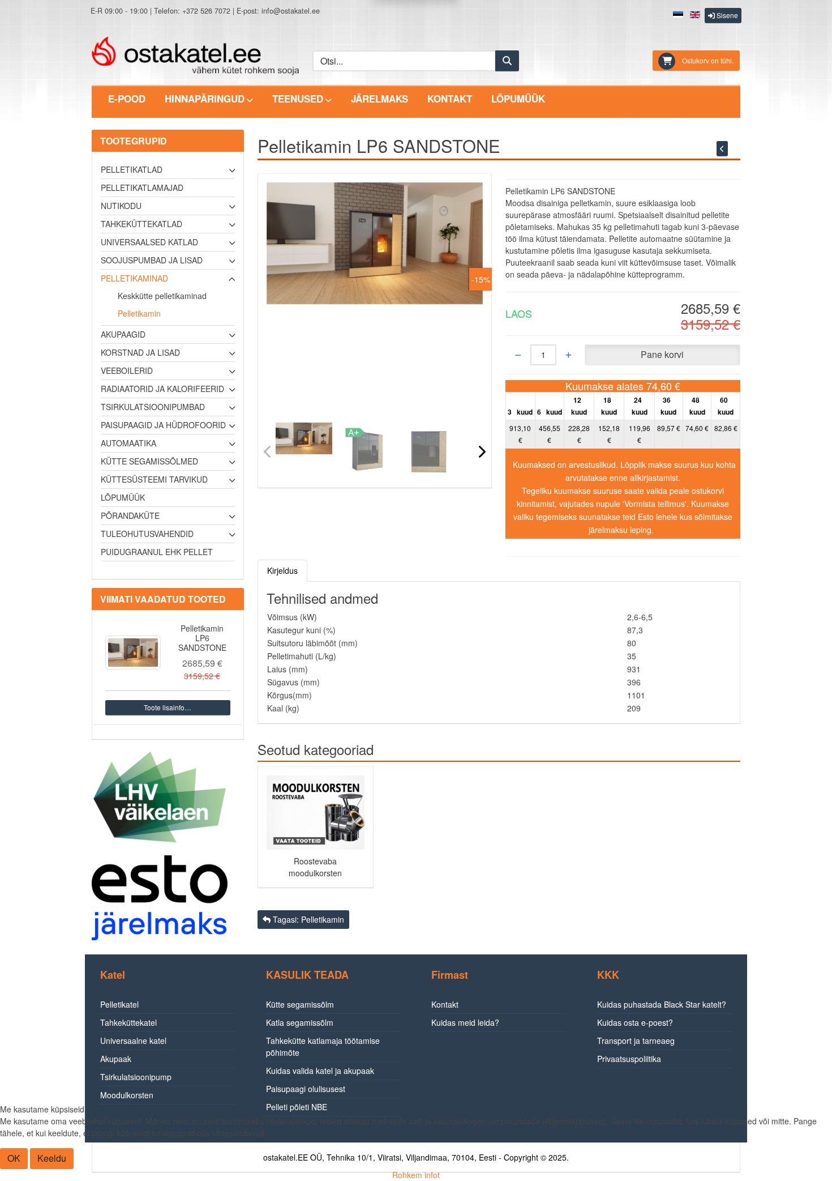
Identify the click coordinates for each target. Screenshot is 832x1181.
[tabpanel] (499, 652)
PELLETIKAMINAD (134, 278)
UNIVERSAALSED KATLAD (149, 242)
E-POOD (126, 98)
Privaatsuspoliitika (629, 1058)
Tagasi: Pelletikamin (307, 919)
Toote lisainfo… (167, 707)
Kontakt (444, 1004)
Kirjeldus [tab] (282, 570)
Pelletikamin (139, 313)
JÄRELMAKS (379, 98)
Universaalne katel (133, 1040)
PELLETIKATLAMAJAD (142, 187)
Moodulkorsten (126, 1095)
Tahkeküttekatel (128, 1022)
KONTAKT (449, 98)
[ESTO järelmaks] (160, 896)
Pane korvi (662, 354)
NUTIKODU (121, 205)
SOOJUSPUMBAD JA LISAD (152, 260)
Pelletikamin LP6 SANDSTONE (202, 638)
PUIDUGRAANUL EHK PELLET (157, 551)
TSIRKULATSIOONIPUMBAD (153, 406)
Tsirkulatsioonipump (135, 1076)
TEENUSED (297, 98)
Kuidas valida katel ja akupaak (320, 1070)
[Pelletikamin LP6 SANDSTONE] (133, 653)
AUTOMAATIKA (128, 443)
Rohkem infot (416, 1174)
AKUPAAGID (123, 334)
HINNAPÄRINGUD (205, 98)
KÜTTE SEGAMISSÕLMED (149, 461)
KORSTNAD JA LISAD (140, 352)
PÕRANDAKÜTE (130, 515)
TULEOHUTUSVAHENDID (147, 533)
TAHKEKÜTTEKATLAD (141, 223)
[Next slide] (481, 451)
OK (13, 1158)
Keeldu (51, 1158)
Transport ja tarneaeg (636, 1040)
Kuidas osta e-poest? (635, 1022)
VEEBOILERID (127, 370)
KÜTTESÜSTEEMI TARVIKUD (154, 479)
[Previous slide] (268, 451)
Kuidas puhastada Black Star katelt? (661, 1004)
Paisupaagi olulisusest (305, 1088)
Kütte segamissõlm (300, 1004)
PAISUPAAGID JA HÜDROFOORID (163, 424)
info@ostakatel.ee (290, 11)
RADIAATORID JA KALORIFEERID (162, 388)
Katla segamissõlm (299, 1022)
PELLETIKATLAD (131, 169)
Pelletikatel (119, 1004)
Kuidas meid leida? (465, 1022)
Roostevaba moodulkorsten (315, 867)
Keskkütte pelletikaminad (162, 295)
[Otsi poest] (507, 60)
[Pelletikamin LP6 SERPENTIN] (722, 148)
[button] (723, 15)
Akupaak (115, 1058)
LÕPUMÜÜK (518, 98)
